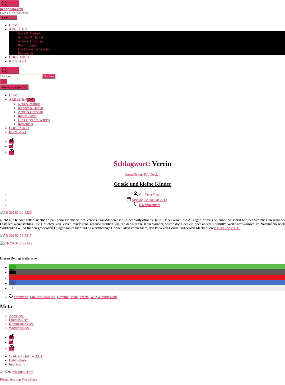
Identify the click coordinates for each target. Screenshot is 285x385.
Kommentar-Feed (21, 324)
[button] (12, 267)
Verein (84, 297)
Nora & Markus (29, 33)
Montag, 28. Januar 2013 (149, 200)
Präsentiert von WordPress (18, 379)
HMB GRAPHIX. (227, 228)
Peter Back (153, 195)
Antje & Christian (30, 41)
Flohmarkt (21, 297)
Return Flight (27, 45)
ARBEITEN (18, 29)
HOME (14, 25)
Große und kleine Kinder (142, 184)
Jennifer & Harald (30, 37)
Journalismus (134, 174)
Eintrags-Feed (18, 320)
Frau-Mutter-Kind (42, 297)
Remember (25, 53)
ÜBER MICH (19, 57)
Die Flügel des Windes (34, 49)
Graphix (63, 297)
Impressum (16, 364)
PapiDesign (152, 174)
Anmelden (16, 316)
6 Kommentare (149, 205)
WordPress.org (19, 328)
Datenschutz (17, 360)
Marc (74, 297)
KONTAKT (17, 61)
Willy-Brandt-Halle (103, 297)
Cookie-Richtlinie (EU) (25, 356)
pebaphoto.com (11, 9)
